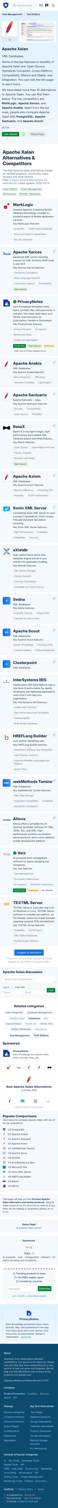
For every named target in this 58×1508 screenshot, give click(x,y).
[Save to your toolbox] (9, 39)
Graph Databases (13, 1024)
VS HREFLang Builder (19, 1176)
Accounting (10, 1472)
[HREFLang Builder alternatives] (6, 737)
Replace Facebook (40, 1416)
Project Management (32, 1476)
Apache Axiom (33, 121)
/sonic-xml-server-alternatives (19, 504)
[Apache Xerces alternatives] (6, 253)
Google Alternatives (41, 1421)
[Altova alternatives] (6, 820)
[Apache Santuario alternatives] (6, 396)
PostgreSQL (24, 116)
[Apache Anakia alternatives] (6, 364)
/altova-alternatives (13, 815)
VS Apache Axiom (17, 1143)
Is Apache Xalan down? (29, 1227)
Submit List (10, 1435)
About (7, 1397)
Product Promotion (14, 1393)
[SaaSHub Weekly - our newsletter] (41, 5)
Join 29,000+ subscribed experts (29, 1296)
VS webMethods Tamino (21, 1148)
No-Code (14, 1460)
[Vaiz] (6, 854)
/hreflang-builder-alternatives (18, 732)
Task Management (19, 1035)
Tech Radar (36, 1412)
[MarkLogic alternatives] (6, 206)
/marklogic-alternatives (15, 201)
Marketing (46, 1468)
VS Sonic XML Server (19, 1172)
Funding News (11, 1431)
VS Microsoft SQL (17, 1167)
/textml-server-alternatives (17, 899)
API (15, 1397)
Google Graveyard (40, 1435)
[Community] (47, 5)
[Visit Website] (54, 251)
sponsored (25, 1337)
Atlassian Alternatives (41, 1426)
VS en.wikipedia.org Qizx (21, 1162)
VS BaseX (13, 1181)
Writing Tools (11, 1476)
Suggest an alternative (29, 952)
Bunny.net (30, 1495)
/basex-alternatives (13, 423)
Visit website (10, 134)
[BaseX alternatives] (6, 428)
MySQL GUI (31, 1024)
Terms (41, 1489)
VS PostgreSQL (16, 1129)
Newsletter (10, 1440)
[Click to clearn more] (29, 1324)
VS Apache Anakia (17, 1134)
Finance (29, 1481)
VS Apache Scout (17, 1153)
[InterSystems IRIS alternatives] (6, 681)
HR (36, 1472)
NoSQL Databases (21, 1029)
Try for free (19, 346)
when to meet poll (28, 1501)
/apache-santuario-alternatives (19, 391)
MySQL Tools (46, 1024)
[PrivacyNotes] (6, 303)
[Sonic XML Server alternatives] (6, 509)
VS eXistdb (13, 1157)
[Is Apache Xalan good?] (24, 134)
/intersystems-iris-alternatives (19, 676)
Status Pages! (11, 1426)
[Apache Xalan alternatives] (9, 28)
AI (5, 1460)
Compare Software (14, 1416)
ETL (46, 1018)
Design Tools (11, 1464)
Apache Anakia (12, 107)
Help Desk (17, 1468)
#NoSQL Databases (30, 193)
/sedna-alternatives (13, 596)
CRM (6, 1468)
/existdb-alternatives (14, 546)
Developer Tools (30, 1460)
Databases (34, 1018)
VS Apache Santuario (19, 1139)
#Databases (9, 193)
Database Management (39, 1012)
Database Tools (17, 1018)
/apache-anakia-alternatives (18, 360)
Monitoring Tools (13, 1481)
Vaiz (27, 1253)
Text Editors (41, 1035)
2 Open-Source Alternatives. (27, 180)
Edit (7, 127)
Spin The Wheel (32, 1498)
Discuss (44, 1393)
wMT (7, 783)
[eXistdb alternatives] (6, 551)
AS (6, 632)
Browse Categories (14, 1412)
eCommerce (25, 1472)
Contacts (33, 1393)
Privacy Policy (25, 1489)
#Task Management (31, 189)
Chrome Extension (14, 1421)
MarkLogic (9, 103)
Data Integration (14, 1012)
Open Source (41, 1029)
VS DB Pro (13, 1186)
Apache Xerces (28, 103)
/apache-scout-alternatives (18, 627)
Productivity (32, 1468)
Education (40, 1481)
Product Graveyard (40, 1431)
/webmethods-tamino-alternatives (21, 778)
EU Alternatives (31, 1205)
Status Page (37, 134)
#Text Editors (10, 189)
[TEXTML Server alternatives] (6, 904)
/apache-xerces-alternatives (18, 248)
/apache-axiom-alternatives (18, 473)
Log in (6, 987)
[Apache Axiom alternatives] (6, 478)
